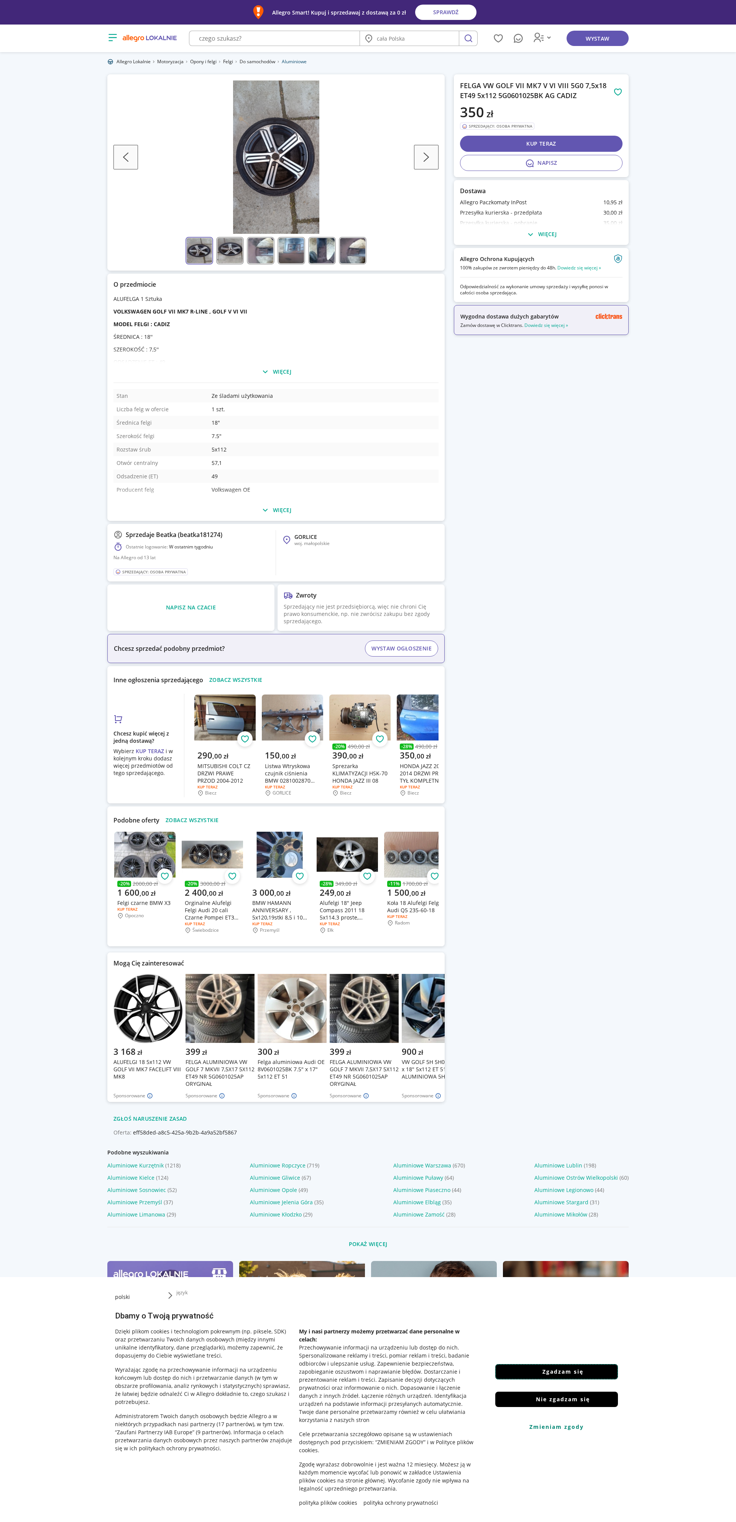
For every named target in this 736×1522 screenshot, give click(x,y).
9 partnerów (213, 1432)
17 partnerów (235, 1424)
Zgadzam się (562, 1371)
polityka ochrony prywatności (400, 1502)
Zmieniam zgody (556, 1426)
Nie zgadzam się (563, 1399)
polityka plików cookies (328, 1502)
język (182, 1292)
